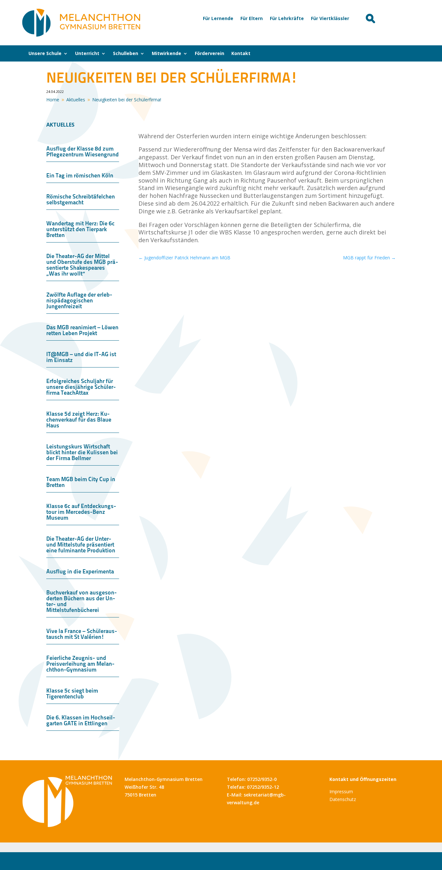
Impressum (341, 791)
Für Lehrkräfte (287, 18)
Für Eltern (251, 18)
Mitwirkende (166, 53)
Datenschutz (342, 799)
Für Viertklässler (330, 18)
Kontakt (240, 53)
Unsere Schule (44, 53)
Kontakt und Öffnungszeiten (362, 779)
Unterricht (87, 53)
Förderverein (209, 53)
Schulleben (125, 53)
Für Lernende (218, 18)
